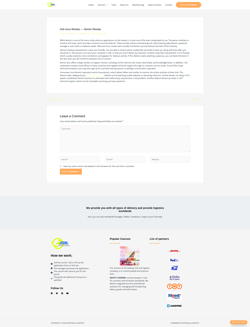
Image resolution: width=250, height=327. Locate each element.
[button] (188, 5)
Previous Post (54, 99)
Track (113, 5)
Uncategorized (84, 33)
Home (91, 5)
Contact (168, 5)
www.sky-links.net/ (94, 75)
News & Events (154, 5)
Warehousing (138, 5)
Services (101, 5)
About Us (124, 5)
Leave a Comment (68, 33)
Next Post (197, 99)
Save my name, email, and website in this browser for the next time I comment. (99, 166)
